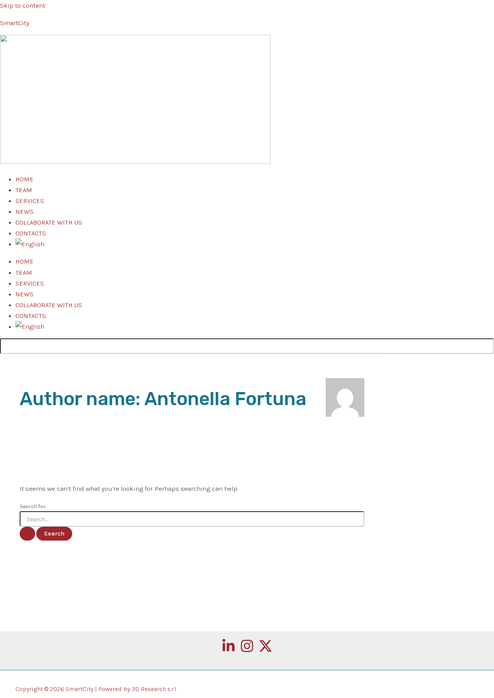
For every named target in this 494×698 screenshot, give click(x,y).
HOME (24, 179)
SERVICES (29, 200)
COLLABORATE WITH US (48, 222)
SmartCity (14, 23)
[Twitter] (265, 650)
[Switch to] (29, 244)
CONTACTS (30, 233)
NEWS (24, 211)
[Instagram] (247, 650)
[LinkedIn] (228, 650)
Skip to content (22, 5)
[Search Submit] (27, 534)
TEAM (23, 190)
